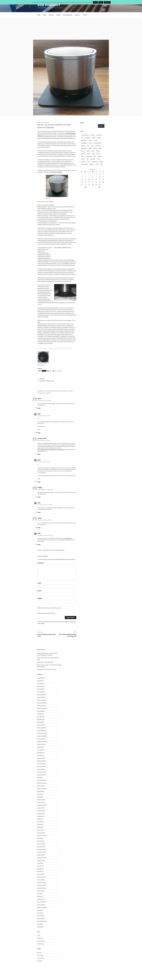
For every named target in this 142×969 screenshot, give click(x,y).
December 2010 (41, 902)
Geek (39, 414)
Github (95, 148)
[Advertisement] (71, 28)
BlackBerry (84, 140)
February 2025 (40, 727)
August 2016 (40, 813)
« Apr (85, 187)
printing (99, 156)
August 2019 (40, 791)
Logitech (42, 380)
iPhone (98, 151)
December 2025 (41, 700)
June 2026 (39, 683)
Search (82, 122)
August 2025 (40, 711)
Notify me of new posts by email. (46, 613)
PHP (95, 156)
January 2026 (40, 697)
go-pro (82, 151)
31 (99, 184)
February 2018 (40, 799)
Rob (48, 122)
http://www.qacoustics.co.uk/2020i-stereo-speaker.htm (51, 449)
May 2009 (39, 926)
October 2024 (40, 738)
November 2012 (41, 885)
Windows (91, 164)
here (69, 320)
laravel (98, 153)
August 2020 (40, 785)
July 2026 (39, 680)
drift (88, 145)
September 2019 (41, 788)
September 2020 (41, 783)
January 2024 (40, 763)
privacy (83, 159)
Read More (107, 2)
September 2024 (41, 741)
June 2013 (39, 866)
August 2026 (40, 678)
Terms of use (40, 955)
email (92, 145)
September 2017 (41, 805)
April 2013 (39, 871)
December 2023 (41, 766)
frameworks (84, 148)
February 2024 (40, 761)
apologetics (87, 137)
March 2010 (40, 915)
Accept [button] (95, 2)
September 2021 (41, 774)
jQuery (88, 153)
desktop (83, 145)
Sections (77, 15)
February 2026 (40, 694)
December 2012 (41, 882)
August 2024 (40, 744)
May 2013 (39, 868)
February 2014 (40, 844)
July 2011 (39, 893)
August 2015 (40, 816)
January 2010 (40, 918)
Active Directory (85, 135)
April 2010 (39, 913)
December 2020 (41, 780)
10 (99, 176)
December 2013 (41, 849)
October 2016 (40, 810)
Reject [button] (100, 2)
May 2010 (39, 910)
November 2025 (41, 703)
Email (40, 591)
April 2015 (39, 827)
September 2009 (41, 921)
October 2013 (40, 855)
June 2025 (39, 716)
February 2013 (40, 877)
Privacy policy (40, 958)
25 (103, 182)
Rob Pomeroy (49, 5)
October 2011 (40, 891)
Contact (85, 15)
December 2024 (41, 733)
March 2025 (40, 725)
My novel (51, 15)
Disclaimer (39, 960)
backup (99, 137)
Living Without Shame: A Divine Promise (46, 669)
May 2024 (39, 752)
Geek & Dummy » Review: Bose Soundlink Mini (53, 550)
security (83, 161)
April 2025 (39, 722)
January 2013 (40, 879)
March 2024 (40, 758)
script (98, 159)
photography (89, 156)
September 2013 (41, 857)
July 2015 (39, 819)
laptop (93, 153)
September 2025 (41, 708)
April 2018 (39, 797)
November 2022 (41, 772)
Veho (52, 380)
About (44, 15)
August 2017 (40, 808)
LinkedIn (58, 15)
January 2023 (40, 769)
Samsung (93, 159)
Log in (38, 935)
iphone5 (83, 153)
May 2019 (39, 794)
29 (92, 184)
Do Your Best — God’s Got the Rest (45, 662)
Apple (93, 137)
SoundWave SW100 (56, 172)
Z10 (101, 164)
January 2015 (40, 832)
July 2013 (39, 863)
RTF (88, 159)
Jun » (99, 187)
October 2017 (40, 802)
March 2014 (40, 841)
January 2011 (40, 899)
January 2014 (40, 846)
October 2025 (40, 705)
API (82, 137)
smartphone (95, 161)
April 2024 (39, 755)
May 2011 (39, 896)
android (92, 135)
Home (38, 15)
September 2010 (41, 907)
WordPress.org (40, 943)
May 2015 (39, 824)
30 (96, 184)
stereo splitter (67, 538)
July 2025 (39, 714)
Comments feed (41, 941)
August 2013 (40, 860)
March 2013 (40, 874)
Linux (82, 156)
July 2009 (39, 924)
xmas (97, 164)
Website (40, 598)
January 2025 (40, 730)
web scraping (84, 164)
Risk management (67, 15)
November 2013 (41, 852)
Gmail (100, 148)
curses (90, 143)
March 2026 (40, 692)
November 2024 (41, 736)
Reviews (42, 378)
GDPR (90, 148)
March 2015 (40, 830)
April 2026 (39, 689)
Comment (41, 563)
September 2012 (41, 888)
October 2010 (40, 904)
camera (90, 140)
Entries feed (40, 938)
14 (89, 179)
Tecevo (48, 380)
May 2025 (39, 719)
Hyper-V (88, 151)
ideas (93, 151)
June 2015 (39, 821)
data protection (97, 143)
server (88, 161)
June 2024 (39, 750)
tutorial (101, 161)
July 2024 (39, 747)
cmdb (95, 140)
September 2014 (41, 835)
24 (99, 182)
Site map (39, 952)
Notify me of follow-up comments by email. (49, 608)
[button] (44, 358)
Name (40, 583)
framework (98, 145)
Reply (39, 408)
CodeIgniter (84, 143)
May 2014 (39, 838)
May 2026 (39, 686)
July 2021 (39, 777)
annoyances (99, 135)
